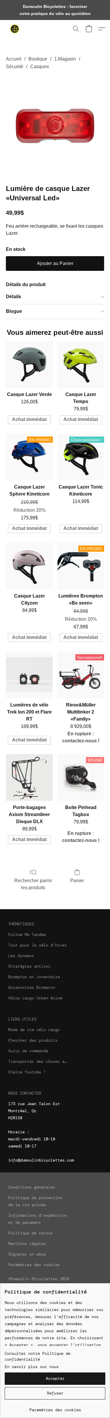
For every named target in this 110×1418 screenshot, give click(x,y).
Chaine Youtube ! (27, 1072)
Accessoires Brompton (31, 987)
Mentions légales (27, 1243)
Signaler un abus (27, 1254)
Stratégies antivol (29, 966)
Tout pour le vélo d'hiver (37, 945)
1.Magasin (65, 58)
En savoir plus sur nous (32, 1366)
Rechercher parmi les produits (33, 884)
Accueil (13, 58)
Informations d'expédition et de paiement (37, 1219)
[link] (55, 1407)
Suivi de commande (28, 1050)
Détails (13, 296)
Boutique (37, 58)
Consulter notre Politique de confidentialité (37, 1356)
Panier (77, 880)
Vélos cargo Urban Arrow (35, 998)
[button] (15, 29)
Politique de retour (30, 1233)
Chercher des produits (32, 1040)
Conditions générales (31, 1187)
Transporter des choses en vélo (37, 1061)
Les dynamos (21, 955)
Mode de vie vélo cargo (34, 1029)
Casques (39, 66)
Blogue (14, 311)
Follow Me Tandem (27, 934)
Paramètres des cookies (34, 1264)
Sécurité (14, 66)
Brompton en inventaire (34, 976)
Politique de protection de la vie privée (35, 1201)
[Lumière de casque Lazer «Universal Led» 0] (55, 126)
